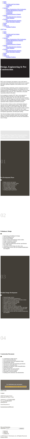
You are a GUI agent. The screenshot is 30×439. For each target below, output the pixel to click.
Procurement (9, 11)
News (4, 24)
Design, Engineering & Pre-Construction (16, 9)
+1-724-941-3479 (7, 400)
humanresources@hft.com (7, 406)
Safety (7, 6)
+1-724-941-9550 (10, 399)
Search (21, 428)
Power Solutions (10, 18)
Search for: (3, 428)
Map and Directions (5, 427)
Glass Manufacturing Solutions (13, 16)
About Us (5, 432)
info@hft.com (4, 402)
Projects (5, 19)
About (4, 3)
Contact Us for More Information (15, 386)
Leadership (9, 5)
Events (5, 23)
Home (4, 1)
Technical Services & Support (13, 14)
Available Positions (11, 27)
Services (5, 8)
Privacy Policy (4, 437)
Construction (9, 13)
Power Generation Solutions (13, 22)
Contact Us (6, 25)
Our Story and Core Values (12, 4)
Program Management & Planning (14, 10)
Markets (5, 15)
